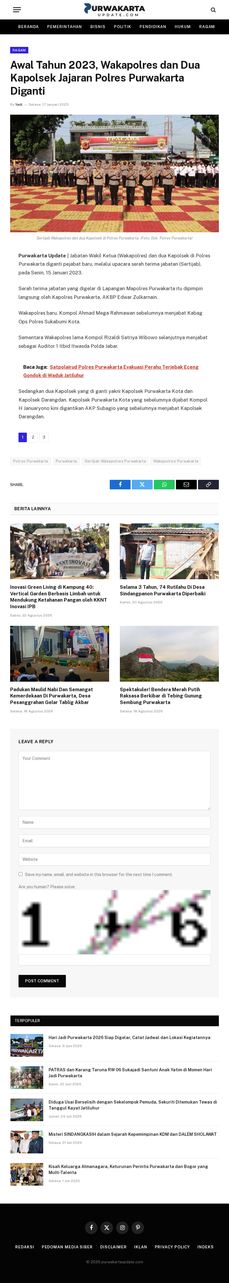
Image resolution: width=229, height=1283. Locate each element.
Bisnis (97, 26)
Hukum (183, 26)
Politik (122, 26)
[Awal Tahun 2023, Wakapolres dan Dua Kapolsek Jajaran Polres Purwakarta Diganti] (114, 173)
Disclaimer (113, 1247)
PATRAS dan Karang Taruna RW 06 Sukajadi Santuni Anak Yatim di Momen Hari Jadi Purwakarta (130, 1072)
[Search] (213, 9)
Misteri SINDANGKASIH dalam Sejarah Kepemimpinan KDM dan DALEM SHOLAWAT (133, 1134)
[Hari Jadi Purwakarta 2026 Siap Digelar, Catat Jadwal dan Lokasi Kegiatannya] (26, 1045)
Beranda (28, 26)
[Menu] (17, 9)
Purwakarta (66, 461)
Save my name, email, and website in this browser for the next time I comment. (99, 874)
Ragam (207, 26)
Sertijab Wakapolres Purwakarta (115, 461)
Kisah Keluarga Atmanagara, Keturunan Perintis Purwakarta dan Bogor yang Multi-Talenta (128, 1169)
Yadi (18, 104)
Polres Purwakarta (30, 461)
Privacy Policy (172, 1247)
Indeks (205, 1247)
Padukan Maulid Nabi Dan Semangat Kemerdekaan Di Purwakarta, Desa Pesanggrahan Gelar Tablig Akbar (51, 696)
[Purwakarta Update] (114, 9)
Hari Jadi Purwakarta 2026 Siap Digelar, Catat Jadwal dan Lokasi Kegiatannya (130, 1037)
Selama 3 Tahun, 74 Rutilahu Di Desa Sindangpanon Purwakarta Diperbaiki (162, 590)
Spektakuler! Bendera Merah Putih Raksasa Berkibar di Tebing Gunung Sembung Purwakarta (161, 696)
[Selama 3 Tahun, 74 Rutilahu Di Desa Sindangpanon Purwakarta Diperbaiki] (169, 551)
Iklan (140, 1247)
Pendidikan (153, 26)
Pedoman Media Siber (67, 1247)
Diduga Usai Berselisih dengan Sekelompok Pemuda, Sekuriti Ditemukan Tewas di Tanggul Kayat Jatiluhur (133, 1105)
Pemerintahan (64, 26)
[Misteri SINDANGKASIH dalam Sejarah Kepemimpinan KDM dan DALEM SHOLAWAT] (26, 1142)
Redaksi (24, 1247)
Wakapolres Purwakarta (175, 461)
